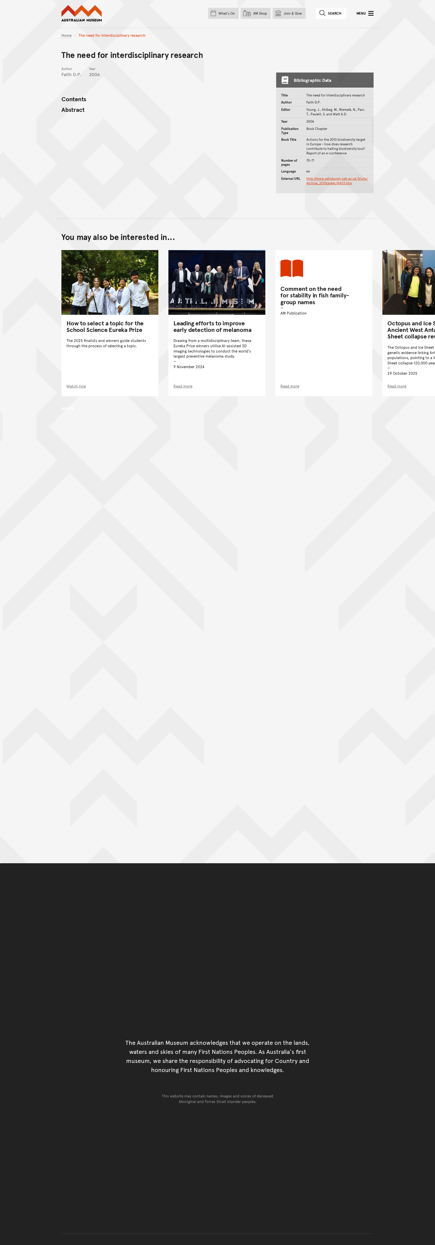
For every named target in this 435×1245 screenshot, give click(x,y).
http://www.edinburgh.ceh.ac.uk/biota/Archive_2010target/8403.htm (337, 180)
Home (66, 35)
